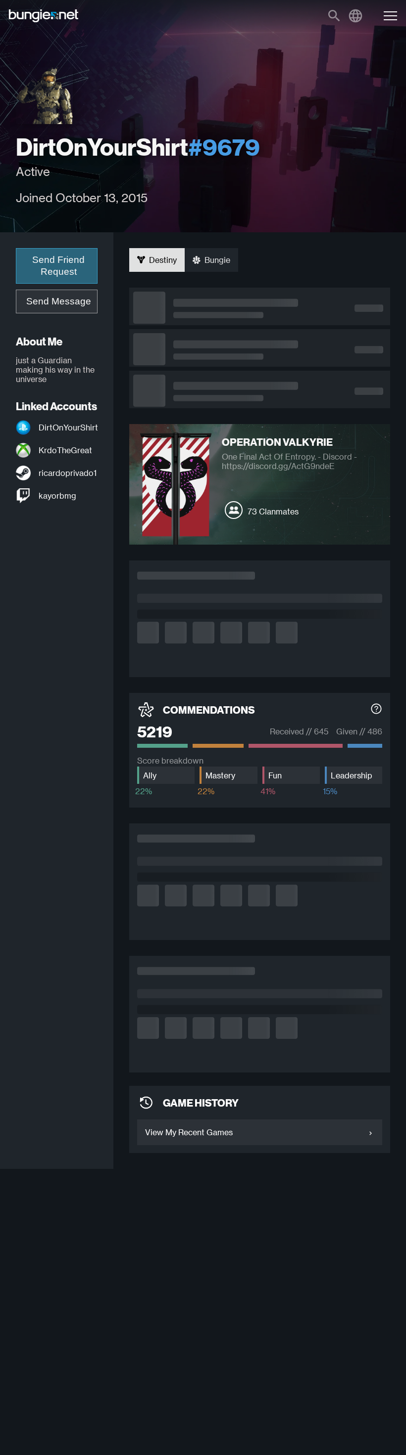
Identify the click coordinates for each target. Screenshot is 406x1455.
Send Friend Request (58, 266)
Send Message (58, 301)
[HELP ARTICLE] (376, 710)
